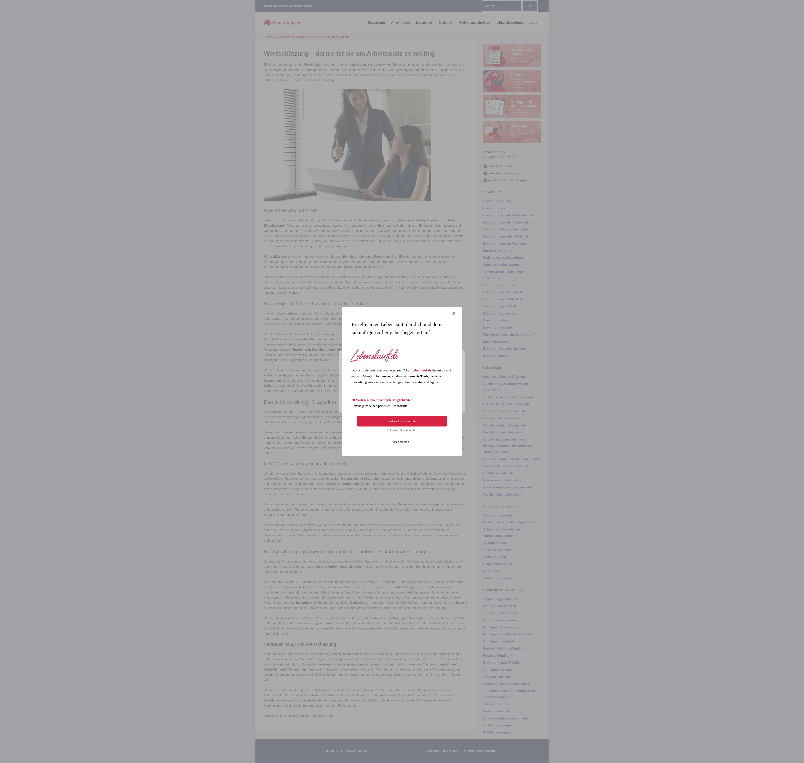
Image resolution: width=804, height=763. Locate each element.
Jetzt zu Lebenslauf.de (401, 421)
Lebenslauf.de (421, 370)
